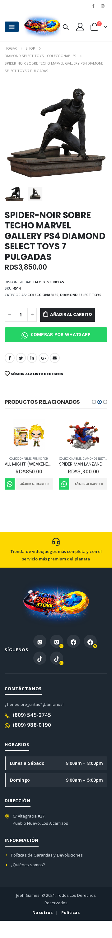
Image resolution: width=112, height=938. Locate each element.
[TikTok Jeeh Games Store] (39, 658)
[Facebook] (93, 6)
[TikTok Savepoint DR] (56, 658)
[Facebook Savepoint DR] (90, 641)
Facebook (10, 358)
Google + (44, 358)
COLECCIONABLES (42, 294)
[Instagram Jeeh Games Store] (39, 641)
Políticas (70, 912)
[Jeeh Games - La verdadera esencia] (35, 26)
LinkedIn (32, 358)
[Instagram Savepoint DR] (56, 641)
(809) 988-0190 (32, 724)
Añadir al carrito (71, 314)
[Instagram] (103, 6)
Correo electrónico (55, 358)
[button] (94, 402)
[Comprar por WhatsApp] (10, 484)
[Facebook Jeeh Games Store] (73, 641)
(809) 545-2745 (32, 714)
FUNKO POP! (41, 459)
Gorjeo (21, 358)
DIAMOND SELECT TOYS (80, 294)
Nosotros (42, 912)
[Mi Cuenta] (80, 26)
